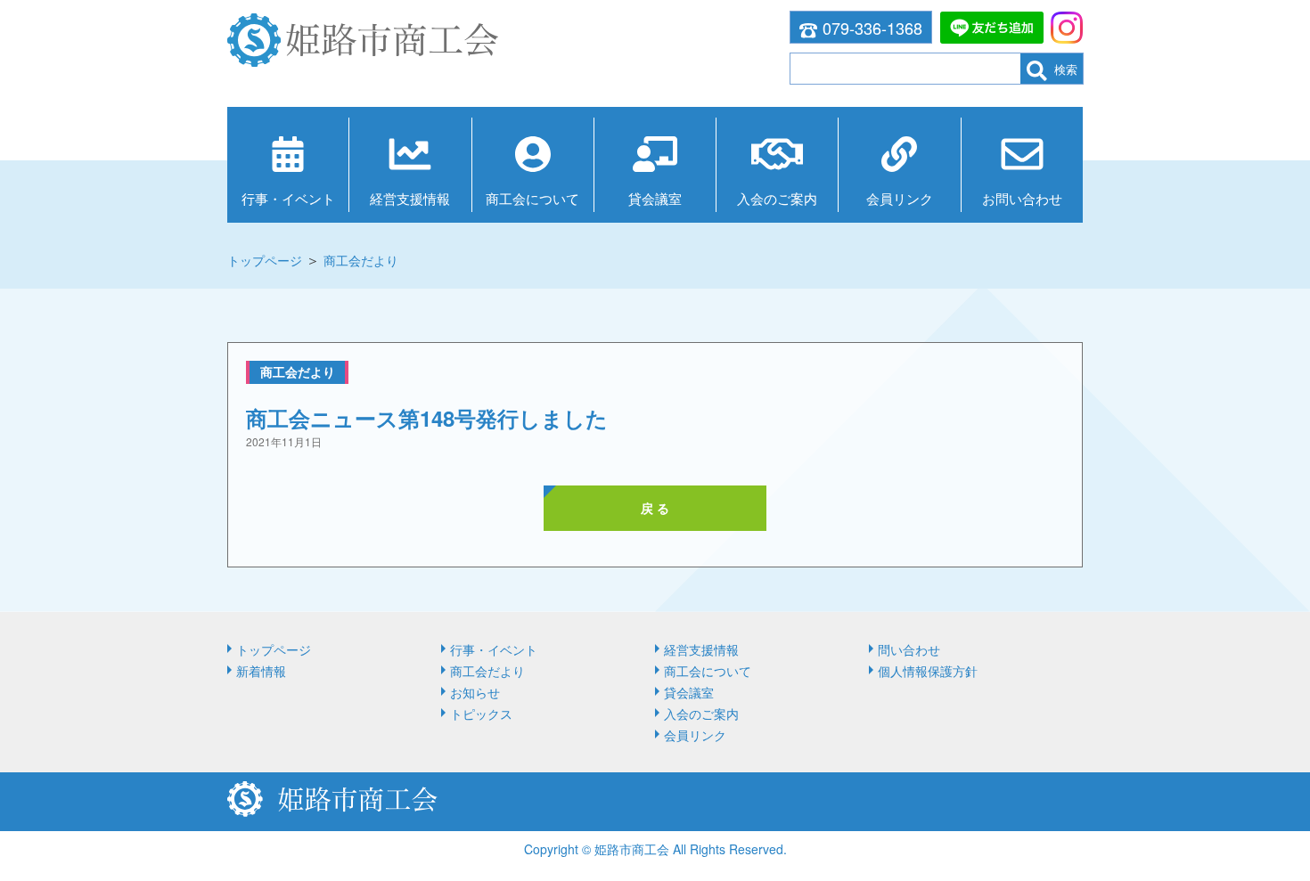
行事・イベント (288, 198)
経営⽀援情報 (410, 198)
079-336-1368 (872, 27)
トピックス (481, 713)
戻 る (655, 508)
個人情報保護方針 (928, 671)
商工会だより (360, 260)
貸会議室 (655, 198)
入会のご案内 (777, 198)
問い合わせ (909, 649)
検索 (1065, 69)
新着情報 (261, 671)
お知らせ (475, 692)
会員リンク (899, 198)
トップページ (264, 260)
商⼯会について (532, 198)
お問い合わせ (1022, 198)
